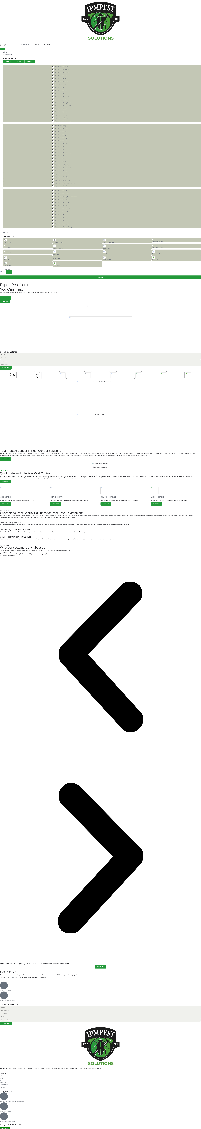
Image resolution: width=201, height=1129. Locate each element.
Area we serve (7, 54)
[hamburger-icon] (2, 49)
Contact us (6, 269)
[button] (100, 657)
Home (5, 51)
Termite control (56, 497)
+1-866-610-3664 (16, 977)
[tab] (8, 61)
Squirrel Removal (108, 497)
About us (5, 52)
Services (5, 232)
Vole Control (5, 497)
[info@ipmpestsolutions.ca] (4, 995)
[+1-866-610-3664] (4, 985)
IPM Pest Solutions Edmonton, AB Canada (12, 1101)
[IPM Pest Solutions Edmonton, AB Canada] (4, 1096)
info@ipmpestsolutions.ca (7, 1000)
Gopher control (157, 497)
